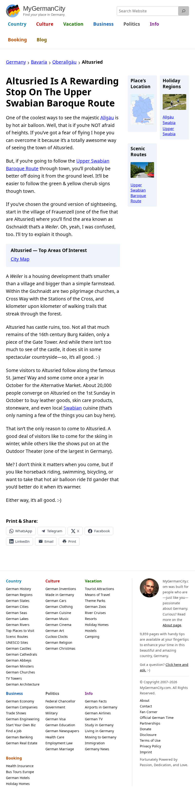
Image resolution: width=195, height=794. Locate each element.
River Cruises (95, 612)
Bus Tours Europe (20, 772)
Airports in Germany (101, 707)
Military (51, 713)
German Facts (96, 701)
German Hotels (18, 777)
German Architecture (22, 684)
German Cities (17, 606)
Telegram (54, 530)
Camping (92, 636)
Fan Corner (148, 712)
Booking (14, 758)
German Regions (19, 594)
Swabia (169, 122)
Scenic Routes (17, 636)
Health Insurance (20, 766)
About (144, 700)
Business (14, 693)
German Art (54, 630)
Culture (52, 581)
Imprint (146, 752)
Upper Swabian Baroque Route (138, 192)
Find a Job (14, 731)
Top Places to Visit (20, 630)
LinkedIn (22, 541)
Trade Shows (16, 713)
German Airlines (98, 713)
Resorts (91, 618)
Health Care (54, 737)
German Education (60, 725)
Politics (52, 693)
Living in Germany (99, 731)
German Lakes (17, 618)
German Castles (18, 648)
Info (89, 693)
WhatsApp (23, 530)
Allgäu (107, 118)
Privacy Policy (150, 746)
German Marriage (59, 749)
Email (49, 541)
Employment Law (59, 743)
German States (17, 600)
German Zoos (95, 606)
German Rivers (17, 624)
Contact (146, 706)
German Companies (22, 707)
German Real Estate (21, 743)
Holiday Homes (97, 624)
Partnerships (150, 723)
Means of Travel (97, 594)
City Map (20, 259)
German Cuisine (58, 612)
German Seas (16, 612)
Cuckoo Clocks (56, 636)
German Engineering (22, 719)
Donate (145, 729)
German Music (57, 618)
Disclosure (148, 734)
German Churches (20, 672)
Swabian (72, 408)
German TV (93, 719)
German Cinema (58, 624)
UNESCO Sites (17, 642)
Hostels (91, 630)
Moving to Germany (100, 737)
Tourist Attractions (99, 588)
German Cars (55, 600)
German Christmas (60, 648)
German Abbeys (18, 660)
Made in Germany (59, 594)
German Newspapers (62, 731)
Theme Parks (95, 600)
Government (55, 707)
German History (18, 588)
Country (13, 581)
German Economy (20, 701)
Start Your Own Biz (21, 725)
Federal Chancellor (60, 701)
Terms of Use (150, 740)
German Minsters (20, 666)
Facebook (102, 530)
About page (172, 625)
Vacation (93, 581)
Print (72, 541)
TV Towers (14, 678)
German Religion (58, 642)
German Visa (55, 719)
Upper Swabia (169, 131)
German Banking (19, 737)
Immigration (95, 743)
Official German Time (157, 717)
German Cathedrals (21, 654)
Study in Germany (99, 725)
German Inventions (60, 588)
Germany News (97, 749)
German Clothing (59, 606)
